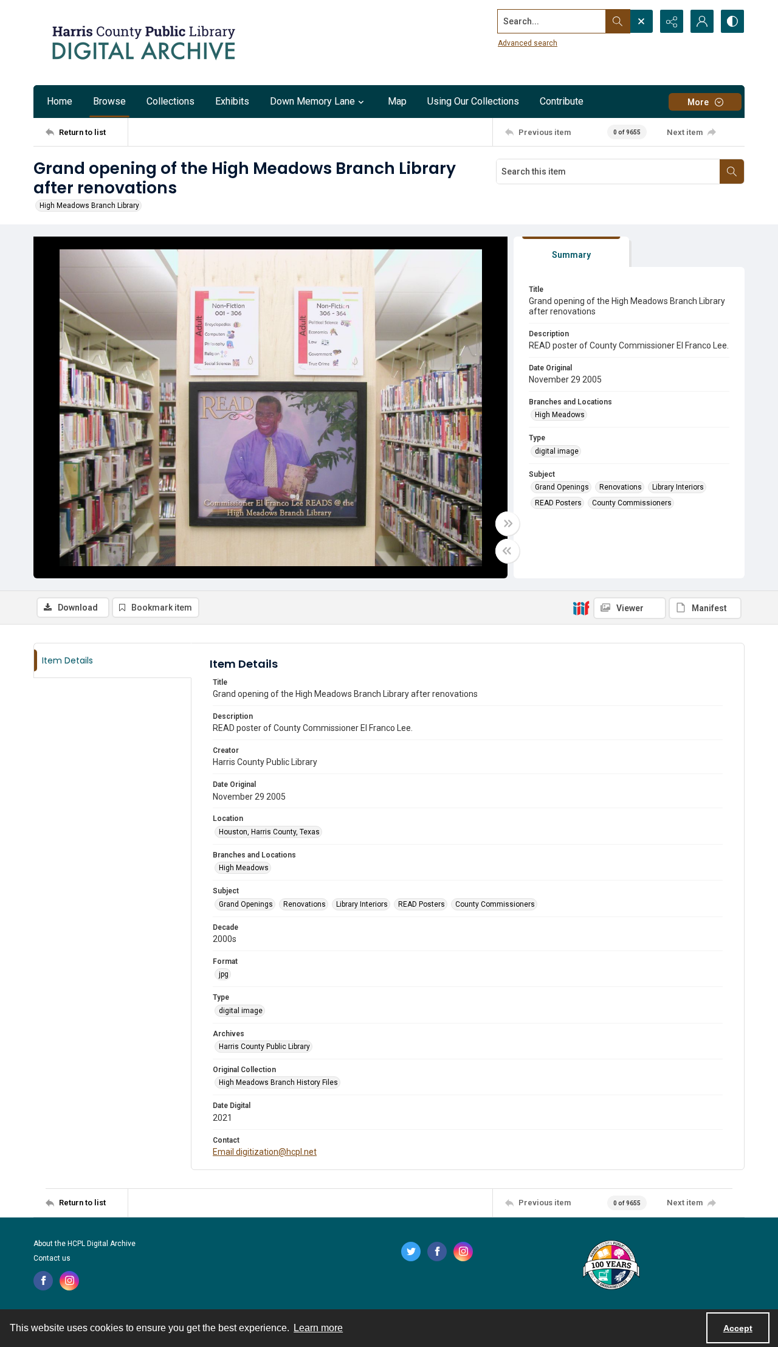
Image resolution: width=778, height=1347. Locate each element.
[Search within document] (732, 171)
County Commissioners (632, 503)
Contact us (52, 1258)
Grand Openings (562, 487)
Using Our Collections (473, 101)
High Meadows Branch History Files (278, 1082)
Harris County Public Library (264, 1046)
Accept (737, 1328)
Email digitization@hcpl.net (265, 1152)
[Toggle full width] (507, 523)
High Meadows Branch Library (89, 205)
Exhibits (232, 101)
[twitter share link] (411, 1251)
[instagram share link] (69, 1280)
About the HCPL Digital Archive (84, 1243)
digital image (557, 451)
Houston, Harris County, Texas (269, 832)
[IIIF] (581, 607)
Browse (109, 101)
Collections (170, 101)
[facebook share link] (43, 1280)
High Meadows (560, 414)
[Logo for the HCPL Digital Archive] (143, 42)
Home (59, 101)
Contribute (562, 101)
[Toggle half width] (507, 551)
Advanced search (527, 43)
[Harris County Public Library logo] (610, 1266)
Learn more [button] (318, 1328)
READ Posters (558, 503)
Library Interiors (678, 487)
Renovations (620, 487)
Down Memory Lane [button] (312, 101)
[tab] (571, 252)
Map (397, 101)
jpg (224, 974)
